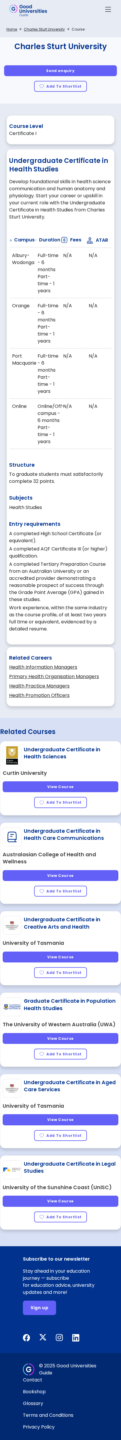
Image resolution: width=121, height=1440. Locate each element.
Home (11, 29)
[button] (108, 10)
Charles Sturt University (44, 29)
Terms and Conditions (48, 1415)
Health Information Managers (43, 667)
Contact (32, 1379)
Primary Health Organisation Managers (54, 676)
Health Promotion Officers (39, 695)
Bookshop (34, 1391)
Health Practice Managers (39, 686)
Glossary (33, 1403)
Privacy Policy (39, 1427)
